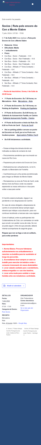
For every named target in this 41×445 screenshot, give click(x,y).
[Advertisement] (20, 361)
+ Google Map (22, 323)
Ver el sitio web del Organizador (26, 309)
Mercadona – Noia (25, 101)
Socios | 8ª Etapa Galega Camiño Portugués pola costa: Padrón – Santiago (31, 331)
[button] (32, 4)
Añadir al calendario (14, 286)
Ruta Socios (6, 312)
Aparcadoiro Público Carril (27, 135)
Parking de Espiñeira (28, 108)
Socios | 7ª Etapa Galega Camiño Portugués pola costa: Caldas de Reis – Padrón (14, 332)
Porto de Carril (27, 125)
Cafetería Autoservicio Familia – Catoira (18, 118)
